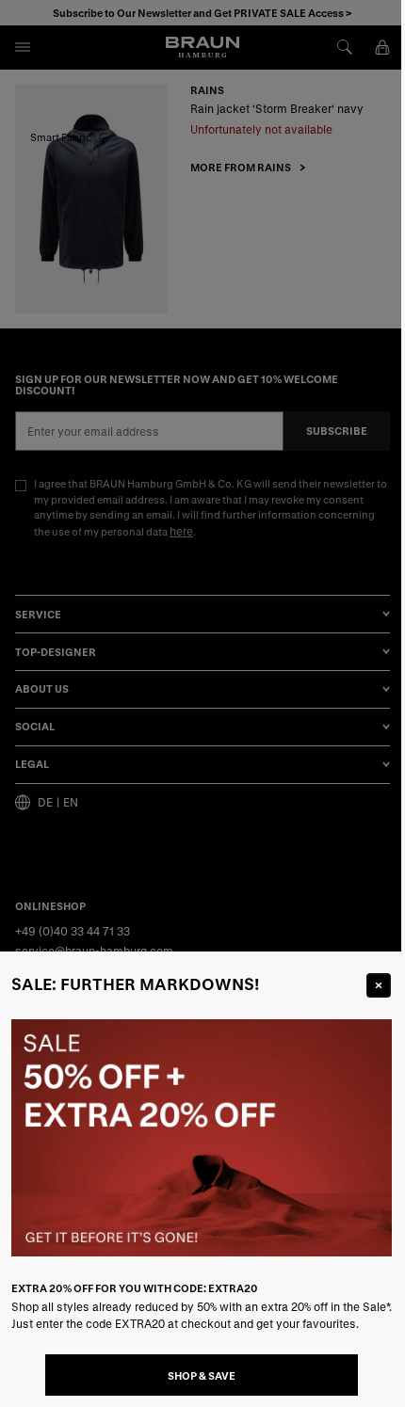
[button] (202, 703)
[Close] (378, 985)
